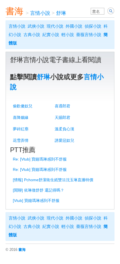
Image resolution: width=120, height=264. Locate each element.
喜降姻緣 (20, 117)
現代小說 (55, 26)
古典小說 (31, 34)
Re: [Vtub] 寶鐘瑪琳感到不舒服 (40, 159)
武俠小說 (36, 26)
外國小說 (74, 26)
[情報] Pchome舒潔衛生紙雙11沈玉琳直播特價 (53, 180)
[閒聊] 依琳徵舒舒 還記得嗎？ (38, 190)
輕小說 (67, 34)
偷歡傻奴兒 (22, 106)
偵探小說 (93, 26)
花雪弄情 (20, 140)
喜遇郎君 (62, 106)
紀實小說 (50, 34)
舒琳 (61, 13)
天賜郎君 (62, 117)
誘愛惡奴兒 (64, 140)
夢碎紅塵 (20, 129)
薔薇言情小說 (88, 34)
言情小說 (40, 13)
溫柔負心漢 (64, 129)
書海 (14, 11)
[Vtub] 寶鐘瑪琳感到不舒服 (36, 200)
